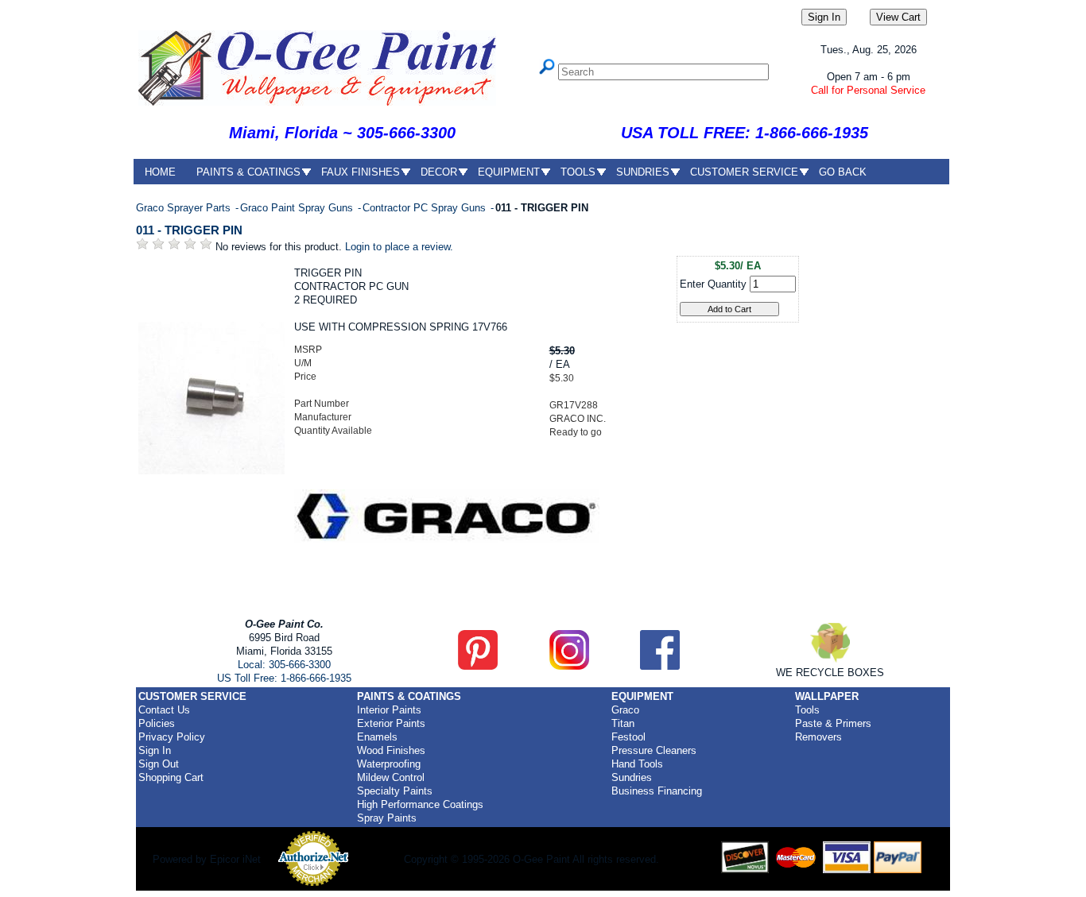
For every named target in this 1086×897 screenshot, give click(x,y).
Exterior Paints (391, 723)
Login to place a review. (399, 247)
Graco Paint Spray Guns (298, 208)
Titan (622, 723)
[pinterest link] (478, 666)
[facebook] (660, 666)
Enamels (377, 737)
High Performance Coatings (420, 804)
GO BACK (843, 172)
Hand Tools (637, 764)
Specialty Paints (394, 791)
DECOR (439, 172)
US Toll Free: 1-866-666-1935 (284, 678)
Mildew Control (391, 777)
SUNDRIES (642, 172)
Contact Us (164, 710)
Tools (807, 710)
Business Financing (656, 791)
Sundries (631, 777)
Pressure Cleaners (653, 750)
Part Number (321, 403)
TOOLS (577, 172)
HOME (160, 172)
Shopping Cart (171, 777)
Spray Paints (387, 818)
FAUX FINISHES (360, 172)
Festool (628, 737)
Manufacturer (322, 417)
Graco (625, 710)
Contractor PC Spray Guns (426, 208)
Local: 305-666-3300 (284, 665)
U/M (303, 363)
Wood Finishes (391, 750)
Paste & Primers (833, 723)
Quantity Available (333, 430)
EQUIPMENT (509, 172)
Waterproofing (389, 764)
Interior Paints (389, 710)
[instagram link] (569, 666)
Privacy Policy (171, 737)
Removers (818, 737)
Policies (156, 723)
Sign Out (158, 764)
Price (305, 376)
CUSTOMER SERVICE (744, 172)
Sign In (154, 750)
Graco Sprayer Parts (185, 208)
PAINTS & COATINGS (248, 172)
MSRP (308, 349)
